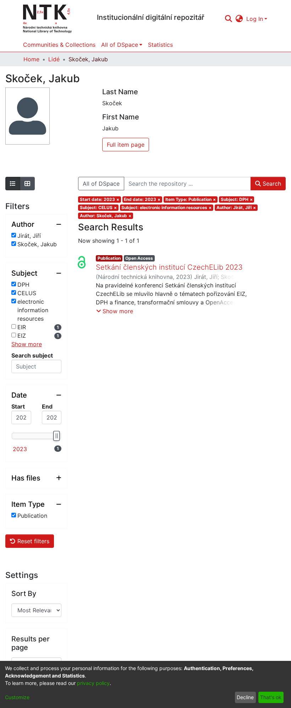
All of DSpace (101, 183)
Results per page (30, 643)
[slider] (56, 436)
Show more (26, 344)
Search (271, 183)
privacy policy (93, 683)
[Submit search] (228, 19)
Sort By (23, 593)
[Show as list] (12, 183)
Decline (245, 697)
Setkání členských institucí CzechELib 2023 (169, 267)
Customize (17, 697)
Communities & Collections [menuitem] (59, 44)
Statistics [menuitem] (160, 44)
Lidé (54, 59)
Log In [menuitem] (254, 18)
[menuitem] (239, 19)
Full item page (125, 144)
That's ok (270, 697)
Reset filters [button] (32, 541)
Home (31, 59)
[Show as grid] (27, 183)
